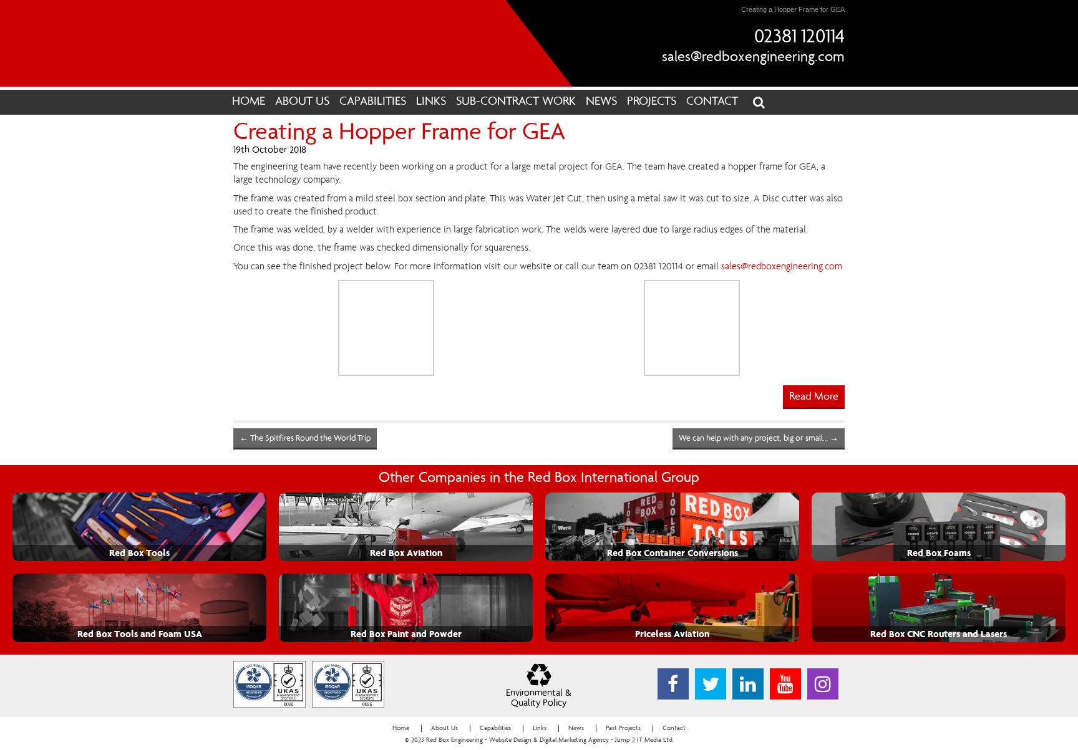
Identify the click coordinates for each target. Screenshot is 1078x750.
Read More (813, 397)
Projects (651, 102)
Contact (712, 102)
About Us (302, 102)
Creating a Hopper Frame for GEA (399, 133)
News (601, 102)
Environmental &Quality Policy (538, 699)
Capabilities (372, 102)
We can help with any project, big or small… (758, 439)
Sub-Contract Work (516, 102)
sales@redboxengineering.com (753, 57)
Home (248, 102)
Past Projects (623, 728)
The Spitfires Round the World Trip (305, 439)
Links (431, 102)
